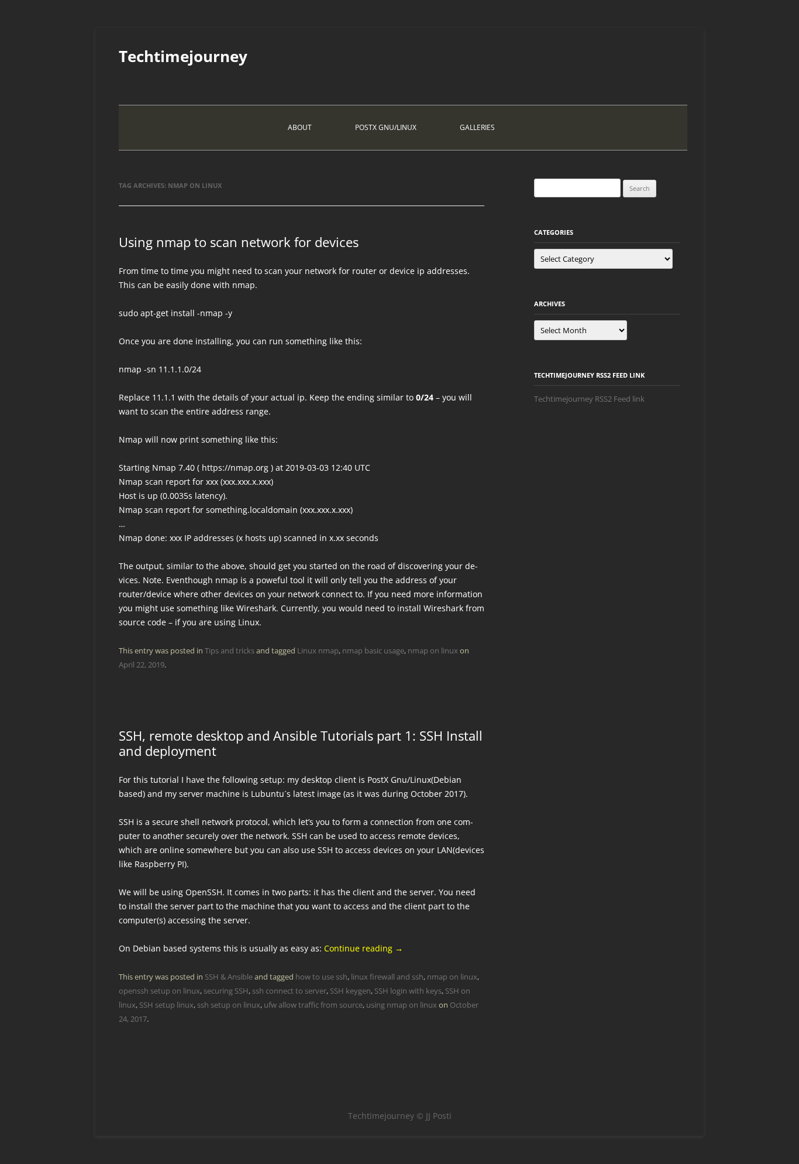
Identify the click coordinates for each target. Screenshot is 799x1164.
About (300, 127)
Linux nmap (318, 650)
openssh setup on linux (159, 990)
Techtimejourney (183, 56)
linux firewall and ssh (387, 976)
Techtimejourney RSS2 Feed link (589, 398)
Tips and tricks (229, 650)
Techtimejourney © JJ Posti (400, 1115)
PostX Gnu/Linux (385, 127)
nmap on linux (433, 650)
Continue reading (363, 948)
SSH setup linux (166, 1004)
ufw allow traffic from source (313, 1004)
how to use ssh (321, 976)
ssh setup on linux (228, 1004)
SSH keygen (350, 990)
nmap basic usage (373, 650)
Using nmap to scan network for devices (239, 242)
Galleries (477, 127)
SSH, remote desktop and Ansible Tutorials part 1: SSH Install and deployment (301, 743)
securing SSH (226, 990)
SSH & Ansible (229, 976)
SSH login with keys (408, 990)
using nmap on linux (401, 1004)
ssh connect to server (289, 990)
